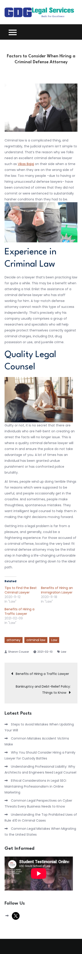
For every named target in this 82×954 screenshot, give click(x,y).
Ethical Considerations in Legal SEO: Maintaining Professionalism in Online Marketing (36, 786)
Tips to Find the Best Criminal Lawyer (21, 590)
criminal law (35, 640)
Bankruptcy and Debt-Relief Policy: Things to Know (43, 689)
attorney (13, 640)
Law (54, 640)
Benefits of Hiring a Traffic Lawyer (19, 611)
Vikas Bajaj (26, 164)
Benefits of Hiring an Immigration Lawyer (57, 590)
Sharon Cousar (18, 652)
